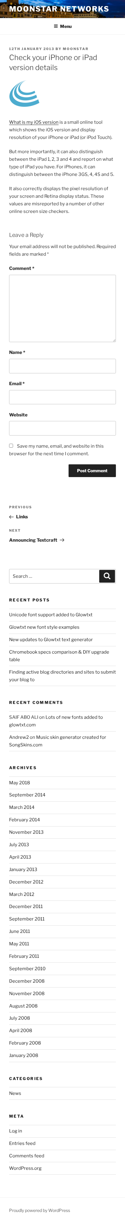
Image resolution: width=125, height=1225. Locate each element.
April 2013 (20, 857)
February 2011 (24, 956)
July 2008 (19, 1018)
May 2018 (19, 783)
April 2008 (20, 1030)
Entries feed (22, 1143)
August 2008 (23, 1006)
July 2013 (19, 844)
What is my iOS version (34, 122)
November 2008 (27, 993)
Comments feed (26, 1156)
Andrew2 (19, 737)
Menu (66, 26)
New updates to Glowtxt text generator (51, 639)
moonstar (76, 49)
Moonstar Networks (59, 9)
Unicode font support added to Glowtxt (51, 615)
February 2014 (24, 820)
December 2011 (26, 906)
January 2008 (23, 1055)
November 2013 (26, 832)
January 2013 (23, 869)
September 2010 (27, 968)
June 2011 (19, 931)
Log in (15, 1131)
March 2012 (21, 894)
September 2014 (27, 795)
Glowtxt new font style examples (44, 627)
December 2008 (27, 981)
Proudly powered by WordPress (39, 1210)
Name (17, 352)
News (15, 1093)
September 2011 (27, 919)
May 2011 (19, 944)
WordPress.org (25, 1168)
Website (18, 415)
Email (17, 383)
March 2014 (22, 807)
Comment (21, 268)
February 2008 (25, 1043)
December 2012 (26, 882)
